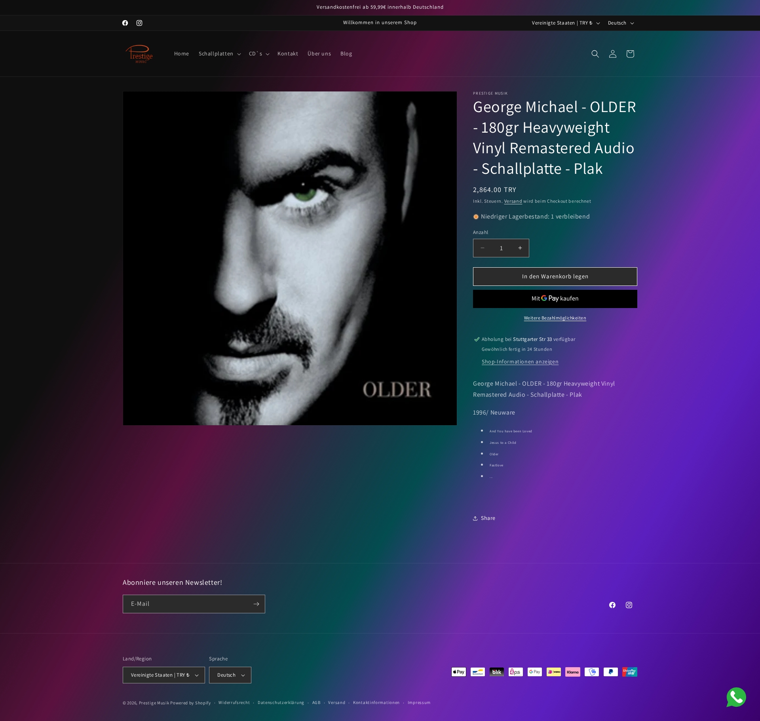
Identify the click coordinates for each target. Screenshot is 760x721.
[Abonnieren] (256, 604)
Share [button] (488, 517)
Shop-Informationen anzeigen (520, 361)
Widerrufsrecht (234, 702)
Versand (513, 201)
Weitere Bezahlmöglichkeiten (555, 318)
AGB (316, 702)
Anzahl (480, 232)
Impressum (419, 702)
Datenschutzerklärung (281, 702)
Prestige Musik (154, 703)
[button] (219, 53)
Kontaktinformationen (376, 702)
